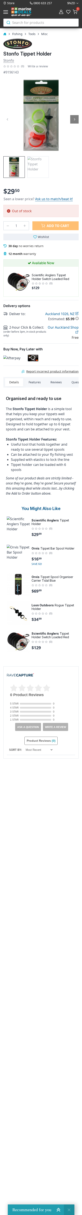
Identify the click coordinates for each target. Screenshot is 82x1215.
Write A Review (55, 727)
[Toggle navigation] (6, 12)
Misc (44, 34)
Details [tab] (14, 382)
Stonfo (8, 60)
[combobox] (41, 23)
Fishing (17, 34)
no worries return (26, 246)
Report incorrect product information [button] (52, 371)
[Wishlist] (68, 12)
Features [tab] (35, 382)
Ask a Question (28, 727)
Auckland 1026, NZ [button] (60, 314)
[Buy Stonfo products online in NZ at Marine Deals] (17, 44)
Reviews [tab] (56, 382)
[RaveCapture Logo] (20, 675)
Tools (32, 34)
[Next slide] (74, 119)
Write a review (38, 66)
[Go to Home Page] (4, 34)
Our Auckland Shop (63, 327)
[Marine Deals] (26, 12)
